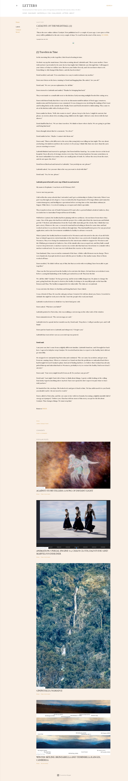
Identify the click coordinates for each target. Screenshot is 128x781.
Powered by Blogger (65, 775)
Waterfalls (42, 13)
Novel (18, 32)
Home (24, 13)
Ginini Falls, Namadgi (49, 690)
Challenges (56, 13)
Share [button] (17, 22)
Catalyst (18, 30)
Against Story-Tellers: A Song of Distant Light (64, 490)
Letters (29, 5)
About (71, 13)
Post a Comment (41, 433)
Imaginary (32, 13)
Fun (49, 13)
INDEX (44, 408)
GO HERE (104, 35)
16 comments (44, 763)
